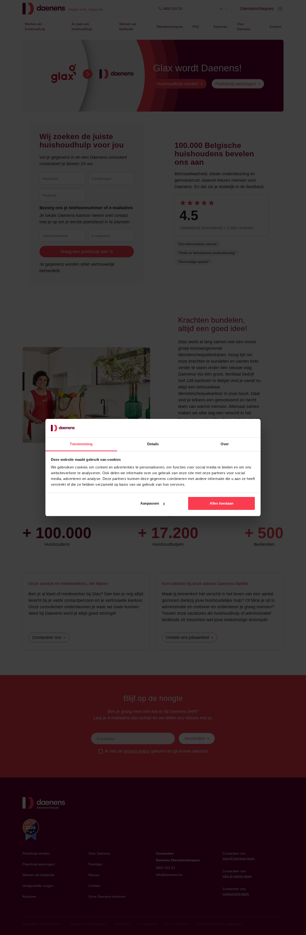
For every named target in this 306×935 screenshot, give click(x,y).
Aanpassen (149, 503)
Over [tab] (225, 444)
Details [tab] (153, 444)
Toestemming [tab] (81, 444)
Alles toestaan (221, 503)
